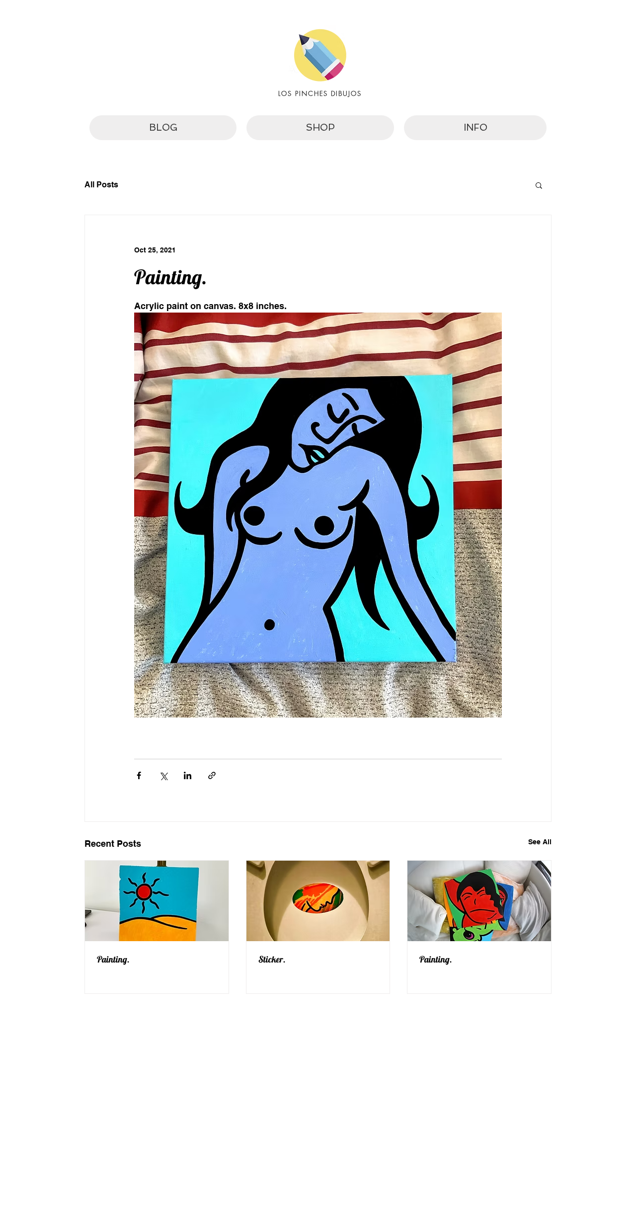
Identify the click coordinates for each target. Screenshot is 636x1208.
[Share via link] (212, 775)
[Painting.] (157, 901)
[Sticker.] (318, 901)
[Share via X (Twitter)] (163, 775)
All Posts (101, 184)
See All (540, 842)
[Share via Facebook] (139, 775)
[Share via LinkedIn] (187, 775)
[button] (539, 185)
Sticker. (272, 959)
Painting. (113, 959)
